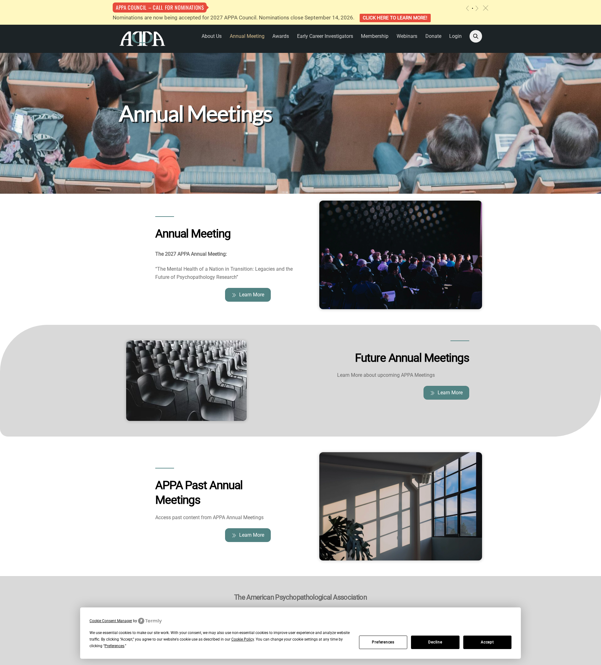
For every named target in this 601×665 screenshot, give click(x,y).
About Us (212, 36)
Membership (374, 36)
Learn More (251, 295)
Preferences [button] (114, 646)
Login (455, 36)
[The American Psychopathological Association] (142, 38)
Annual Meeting (247, 36)
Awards (280, 36)
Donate (433, 36)
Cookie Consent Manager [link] (111, 621)
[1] (472, 8)
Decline (435, 642)
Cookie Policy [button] (242, 639)
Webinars (407, 36)
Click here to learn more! (395, 18)
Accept (487, 642)
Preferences (383, 642)
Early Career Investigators (325, 36)
